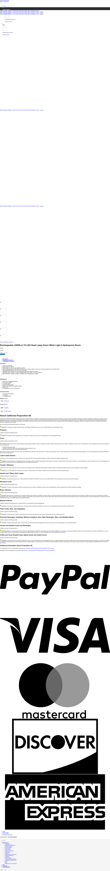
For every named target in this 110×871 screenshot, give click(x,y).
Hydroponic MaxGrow (8, 342)
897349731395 (7, 411)
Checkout (5, 865)
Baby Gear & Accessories (11, 863)
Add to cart (3, 354)
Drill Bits (7, 856)
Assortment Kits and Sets (10, 860)
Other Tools (7, 852)
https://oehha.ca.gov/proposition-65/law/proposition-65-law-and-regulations (38, 550)
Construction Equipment (10, 859)
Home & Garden (8, 846)
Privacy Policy (6, 833)
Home (1, 342)
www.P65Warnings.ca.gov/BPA (58, 532)
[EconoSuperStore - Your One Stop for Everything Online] (4, 1)
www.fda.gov (3, 542)
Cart (4, 864)
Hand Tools (7, 848)
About (4, 831)
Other (6, 861)
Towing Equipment (9, 855)
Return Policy (6, 832)
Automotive (7, 844)
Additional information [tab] (8, 360)
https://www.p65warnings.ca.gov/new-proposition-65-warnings (40, 548)
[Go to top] (0, 838)
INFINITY (6, 404)
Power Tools (8, 849)
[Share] (3, 869)
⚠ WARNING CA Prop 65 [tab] (8, 361)
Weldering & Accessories (10, 854)
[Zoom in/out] (0, 869)
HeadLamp (6, 400)
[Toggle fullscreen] (1, 869)
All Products (6, 842)
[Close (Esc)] (4, 869)
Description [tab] (5, 358)
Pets (6, 862)
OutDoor (7, 853)
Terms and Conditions (7, 834)
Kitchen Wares (8, 847)
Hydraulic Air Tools (9, 850)
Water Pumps (8, 857)
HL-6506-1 (6, 407)
